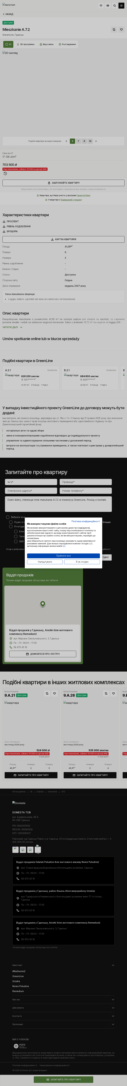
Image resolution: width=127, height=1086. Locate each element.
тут (64, 546)
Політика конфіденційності (86, 521)
